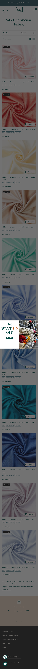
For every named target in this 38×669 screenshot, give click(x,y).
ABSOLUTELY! (9, 337)
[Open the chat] (5, 664)
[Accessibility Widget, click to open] (5, 657)
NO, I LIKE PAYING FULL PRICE (9, 340)
